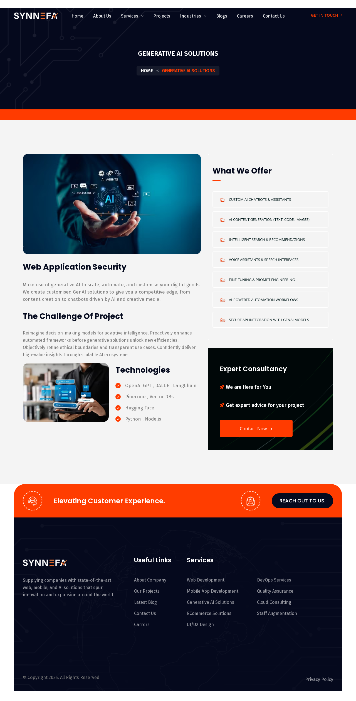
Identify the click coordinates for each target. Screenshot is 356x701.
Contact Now (253, 429)
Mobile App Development (212, 591)
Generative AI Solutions (210, 602)
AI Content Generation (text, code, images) (269, 219)
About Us (102, 16)
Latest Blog (145, 602)
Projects (161, 16)
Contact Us (274, 16)
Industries (190, 16)
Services (129, 16)
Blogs (221, 16)
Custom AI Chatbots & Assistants (260, 199)
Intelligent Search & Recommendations (267, 239)
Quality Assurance (275, 591)
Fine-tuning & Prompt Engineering (262, 279)
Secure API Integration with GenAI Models (269, 319)
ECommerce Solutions (209, 613)
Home (77, 16)
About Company (150, 580)
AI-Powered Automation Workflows (263, 299)
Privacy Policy (319, 679)
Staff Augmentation (277, 613)
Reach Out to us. (302, 500)
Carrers (142, 624)
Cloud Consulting (274, 602)
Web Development (205, 580)
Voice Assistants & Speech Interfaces (263, 259)
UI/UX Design (200, 624)
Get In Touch (324, 15)
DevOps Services (274, 580)
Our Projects (147, 591)
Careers (245, 16)
